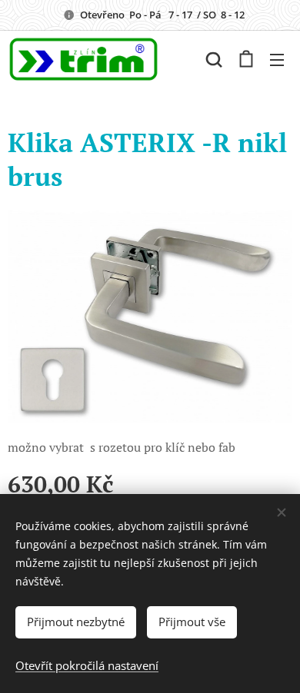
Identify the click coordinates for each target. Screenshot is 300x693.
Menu (277, 59)
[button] (214, 59)
